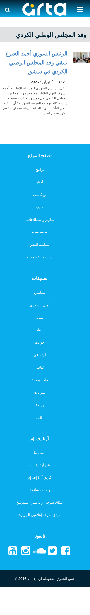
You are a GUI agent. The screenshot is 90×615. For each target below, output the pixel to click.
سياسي (39, 292)
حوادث (40, 342)
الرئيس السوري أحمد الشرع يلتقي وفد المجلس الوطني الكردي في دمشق (37, 62)
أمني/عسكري (40, 304)
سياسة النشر (39, 244)
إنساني (40, 317)
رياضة (40, 404)
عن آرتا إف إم (40, 464)
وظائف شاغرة (40, 489)
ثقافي (40, 367)
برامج (40, 169)
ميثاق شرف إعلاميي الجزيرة (39, 514)
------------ (39, 231)
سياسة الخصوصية (40, 256)
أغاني (40, 417)
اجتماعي (40, 354)
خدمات (40, 329)
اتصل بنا (40, 452)
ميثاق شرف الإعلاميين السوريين (39, 502)
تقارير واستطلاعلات (40, 219)
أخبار (39, 181)
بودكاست (39, 194)
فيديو (40, 206)
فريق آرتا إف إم (40, 477)
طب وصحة (40, 379)
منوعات (39, 392)
